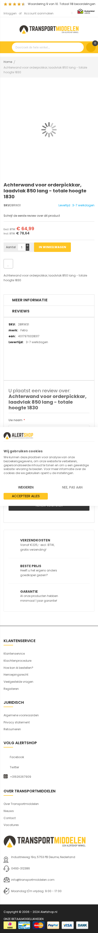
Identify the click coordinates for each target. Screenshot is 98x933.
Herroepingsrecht (16, 675)
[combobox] (48, 47)
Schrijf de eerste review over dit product (32, 216)
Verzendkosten (35, 540)
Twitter (14, 767)
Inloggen (10, 13)
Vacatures (11, 825)
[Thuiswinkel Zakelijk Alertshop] (86, 11)
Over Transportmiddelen (21, 804)
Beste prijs (30, 566)
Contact (10, 818)
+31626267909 (20, 776)
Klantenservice (14, 654)
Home (8, 62)
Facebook (17, 757)
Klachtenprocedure (17, 661)
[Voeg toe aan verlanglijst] (8, 263)
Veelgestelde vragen (18, 682)
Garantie (29, 591)
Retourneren (12, 729)
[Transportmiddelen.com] (49, 29)
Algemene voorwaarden (21, 715)
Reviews (20, 311)
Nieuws (9, 811)
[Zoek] (79, 47)
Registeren (11, 689)
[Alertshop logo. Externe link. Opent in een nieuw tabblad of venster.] (18, 435)
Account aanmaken (39, 13)
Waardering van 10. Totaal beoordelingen (61, 4)
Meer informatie (30, 300)
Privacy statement (17, 722)
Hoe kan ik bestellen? (18, 668)
